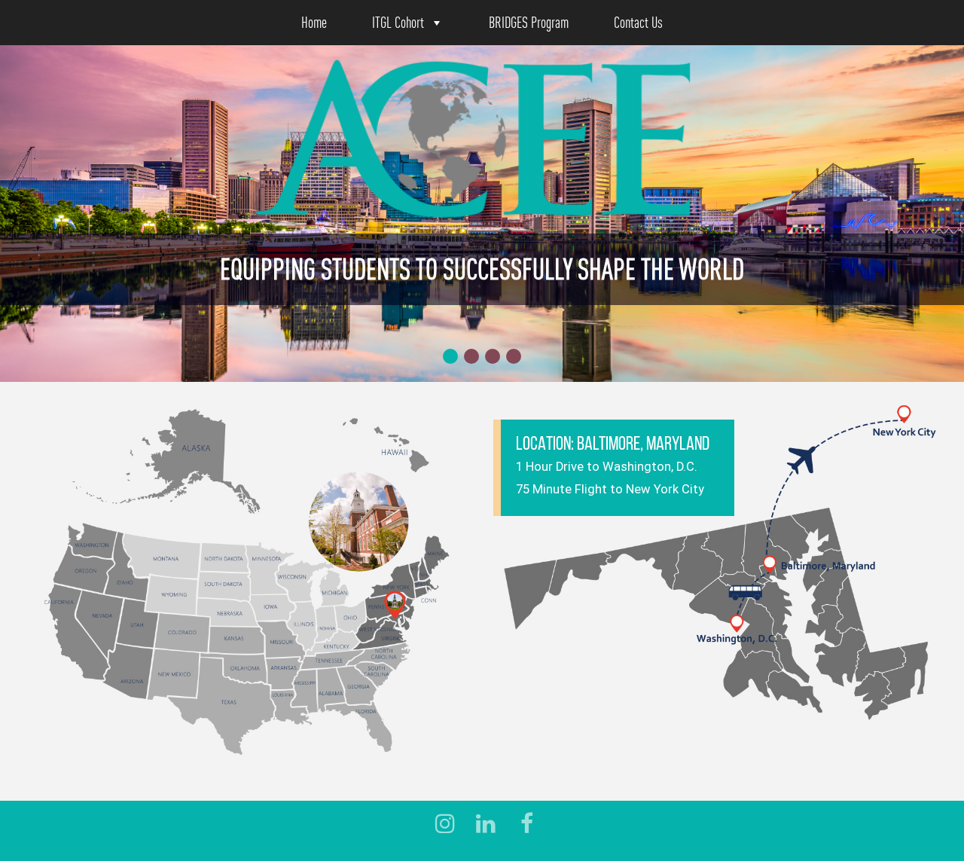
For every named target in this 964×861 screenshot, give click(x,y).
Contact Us (638, 22)
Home (314, 22)
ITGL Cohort (398, 22)
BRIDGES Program (529, 22)
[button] (450, 356)
